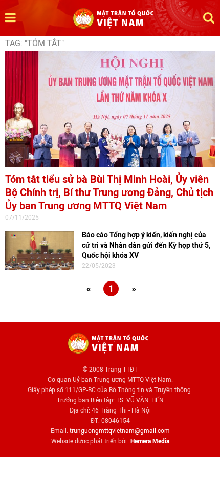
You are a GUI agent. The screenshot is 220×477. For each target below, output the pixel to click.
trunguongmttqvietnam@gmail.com (120, 431)
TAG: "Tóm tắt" (34, 43)
